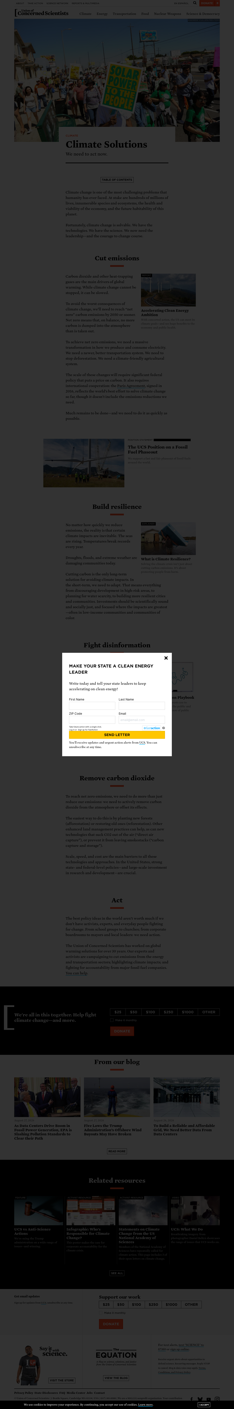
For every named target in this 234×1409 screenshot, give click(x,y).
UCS (142, 742)
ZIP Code (75, 713)
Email (122, 713)
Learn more (145, 1404)
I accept (204, 1405)
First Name (76, 699)
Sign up (81, 730)
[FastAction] (151, 728)
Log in (72, 730)
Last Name (126, 699)
